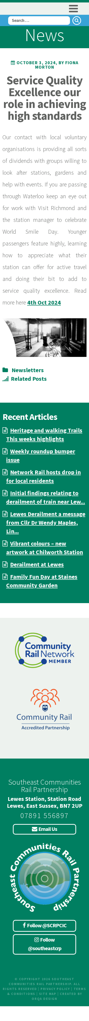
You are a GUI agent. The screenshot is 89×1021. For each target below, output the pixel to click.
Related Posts (29, 378)
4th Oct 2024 (44, 302)
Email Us (47, 828)
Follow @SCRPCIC (47, 925)
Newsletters (28, 370)
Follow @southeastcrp (44, 944)
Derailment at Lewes (37, 564)
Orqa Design (44, 999)
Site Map (47, 994)
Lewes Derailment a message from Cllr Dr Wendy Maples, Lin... (45, 522)
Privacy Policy (55, 989)
